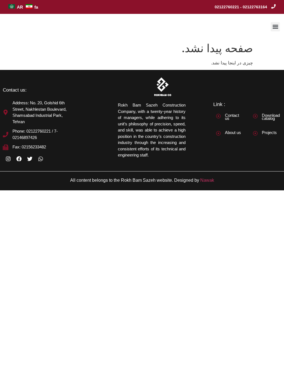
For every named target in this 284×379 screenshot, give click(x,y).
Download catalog (271, 117)
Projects (269, 132)
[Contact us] (218, 116)
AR (20, 7)
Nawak (207, 180)
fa (36, 7)
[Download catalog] (255, 116)
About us (233, 132)
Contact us (232, 117)
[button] (275, 26)
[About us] (218, 133)
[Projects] (255, 133)
